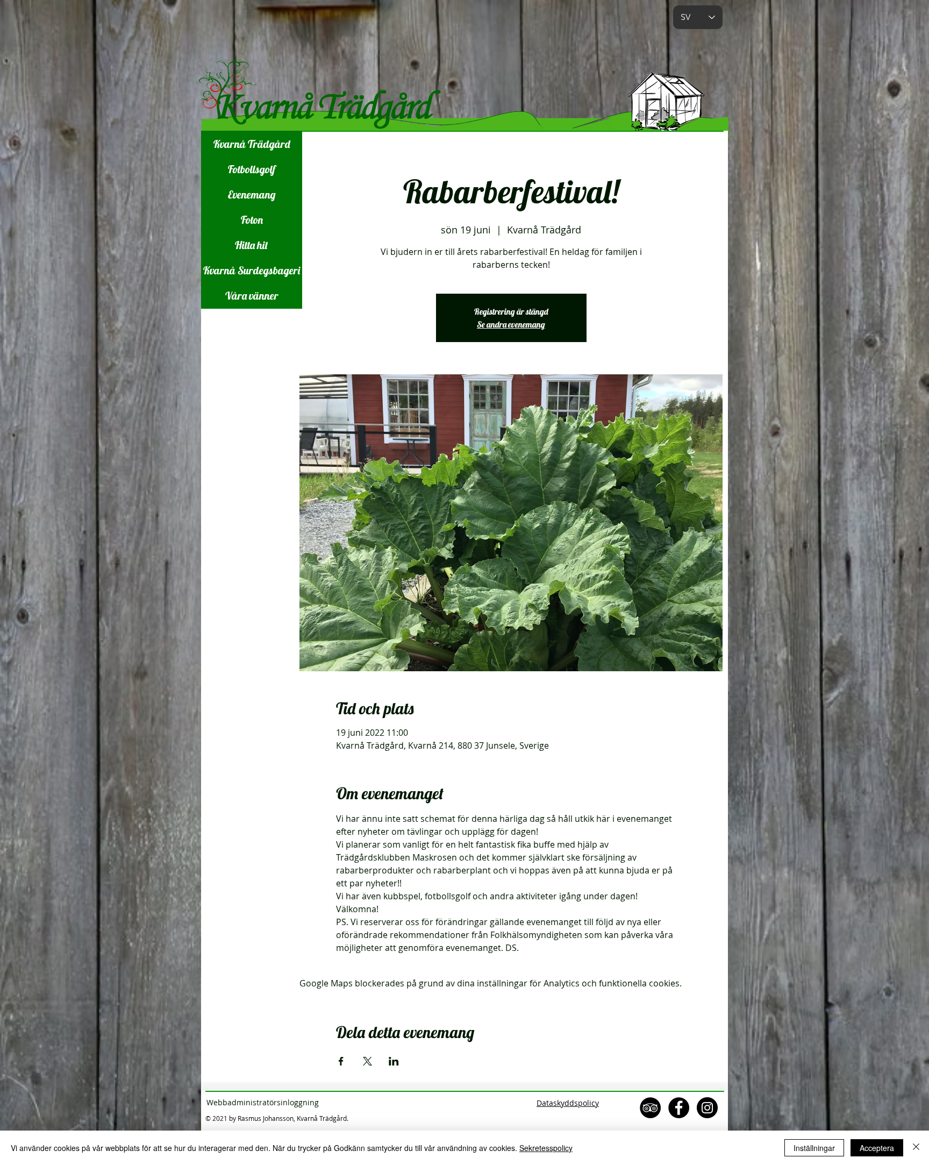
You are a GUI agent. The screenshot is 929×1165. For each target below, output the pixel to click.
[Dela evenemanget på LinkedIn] (394, 1061)
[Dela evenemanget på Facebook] (341, 1061)
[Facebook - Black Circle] (678, 1107)
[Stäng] (916, 1147)
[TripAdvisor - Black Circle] (650, 1107)
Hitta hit (251, 245)
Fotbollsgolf (251, 169)
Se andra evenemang (511, 324)
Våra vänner (251, 295)
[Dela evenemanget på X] (367, 1061)
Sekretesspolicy (546, 1147)
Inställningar (814, 1147)
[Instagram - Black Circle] (707, 1107)
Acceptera (877, 1147)
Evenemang (252, 194)
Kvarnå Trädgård (251, 144)
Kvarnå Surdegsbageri (251, 270)
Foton (252, 219)
